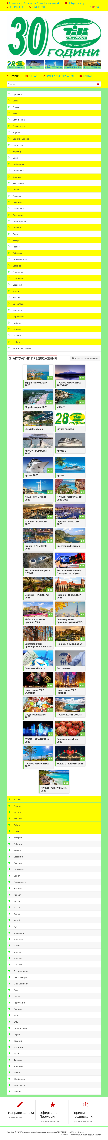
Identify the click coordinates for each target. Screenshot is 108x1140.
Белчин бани (18, 120)
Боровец (16, 132)
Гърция (17, 806)
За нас (33, 76)
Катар (16, 907)
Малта (16, 945)
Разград (16, 240)
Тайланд (17, 1041)
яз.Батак (16, 335)
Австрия (17, 837)
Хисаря (16, 297)
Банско (15, 107)
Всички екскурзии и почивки (86, 358)
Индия (16, 901)
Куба (15, 926)
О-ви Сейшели (20, 983)
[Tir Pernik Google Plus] (93, 7)
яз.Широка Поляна (21, 348)
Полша (16, 996)
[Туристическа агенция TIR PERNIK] (54, 35)
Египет (17, 831)
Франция (18, 1060)
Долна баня (18, 170)
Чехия (16, 1072)
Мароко (17, 952)
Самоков (16, 266)
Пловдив (16, 227)
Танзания (18, 1047)
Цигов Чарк (18, 304)
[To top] (102, 1129)
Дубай (16, 825)
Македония (19, 933)
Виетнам (18, 863)
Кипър (16, 914)
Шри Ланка (19, 1085)
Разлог (15, 246)
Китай (16, 920)
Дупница (16, 177)
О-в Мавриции (20, 971)
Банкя (15, 100)
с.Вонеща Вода (19, 259)
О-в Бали (18, 964)
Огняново (17, 202)
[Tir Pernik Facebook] (90, 7)
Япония (17, 1091)
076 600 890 (38, 7)
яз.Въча (16, 342)
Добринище (18, 164)
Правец (16, 234)
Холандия (18, 1066)
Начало (14, 76)
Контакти (89, 76)
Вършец (16, 151)
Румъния (17, 1009)
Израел (17, 895)
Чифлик (16, 323)
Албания (17, 844)
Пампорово (18, 215)
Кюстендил (18, 183)
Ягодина (16, 329)
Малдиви (18, 939)
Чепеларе (17, 310)
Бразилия (18, 856)
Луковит (16, 196)
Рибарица (17, 253)
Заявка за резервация (60, 76)
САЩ (15, 1022)
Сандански (17, 272)
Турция (17, 812)
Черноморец (18, 316)
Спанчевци (18, 278)
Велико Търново (20, 139)
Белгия (17, 850)
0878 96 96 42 (16, 7)
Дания (16, 876)
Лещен (15, 189)
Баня (15, 113)
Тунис (16, 1053)
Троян (15, 291)
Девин (15, 158)
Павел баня (18, 208)
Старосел (17, 285)
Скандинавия (20, 1028)
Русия (16, 1015)
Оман (16, 990)
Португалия (19, 1003)
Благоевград (18, 126)
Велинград (17, 145)
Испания (17, 818)
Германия (18, 869)
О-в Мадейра (20, 977)
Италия (17, 799)
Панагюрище (19, 221)
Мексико (17, 958)
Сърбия (17, 1034)
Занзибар (18, 888)
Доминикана (19, 882)
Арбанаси (17, 94)
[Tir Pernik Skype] (98, 7)
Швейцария (19, 1079)
